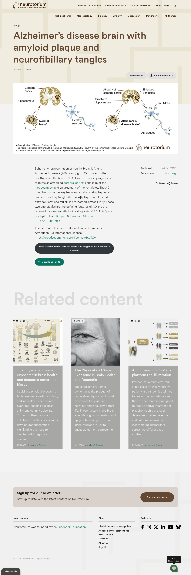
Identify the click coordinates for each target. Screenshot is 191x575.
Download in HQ (161, 75)
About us (82, 5)
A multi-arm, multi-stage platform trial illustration (151, 373)
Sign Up (102, 547)
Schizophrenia (63, 16)
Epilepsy (102, 16)
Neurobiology (84, 16)
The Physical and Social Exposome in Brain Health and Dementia (94, 375)
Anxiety (117, 16)
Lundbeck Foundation (71, 527)
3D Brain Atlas (95, 5)
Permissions (136, 75)
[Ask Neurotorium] (174, 568)
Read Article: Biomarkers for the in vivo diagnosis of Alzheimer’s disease (74, 248)
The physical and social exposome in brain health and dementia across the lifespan (37, 377)
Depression (134, 16)
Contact (158, 5)
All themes (170, 16)
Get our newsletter (157, 497)
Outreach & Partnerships (115, 5)
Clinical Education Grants (140, 5)
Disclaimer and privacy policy (114, 526)
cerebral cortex (74, 183)
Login (166, 5)
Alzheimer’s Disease (22, 69)
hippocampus (44, 187)
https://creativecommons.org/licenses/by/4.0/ (65, 237)
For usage (171, 173)
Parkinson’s (152, 16)
